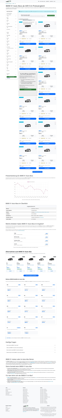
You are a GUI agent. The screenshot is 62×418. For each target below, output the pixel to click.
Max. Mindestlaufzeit (9, 26)
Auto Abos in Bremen (43, 393)
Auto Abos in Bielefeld (43, 390)
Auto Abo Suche (18, 380)
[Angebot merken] (36, 22)
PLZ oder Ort (8, 29)
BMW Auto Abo (25, 390)
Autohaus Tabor (43, 212)
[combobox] (12, 30)
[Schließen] (56, 11)
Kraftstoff (8, 41)
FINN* (7, 407)
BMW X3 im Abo (50, 381)
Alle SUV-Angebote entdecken (31, 275)
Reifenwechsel (12, 373)
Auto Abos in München (43, 401)
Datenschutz (8, 393)
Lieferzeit (8, 53)
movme (48, 212)
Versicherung (49, 362)
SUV (36, 377)
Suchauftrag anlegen (27, 89)
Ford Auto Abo (25, 392)
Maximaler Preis (9, 58)
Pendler (8, 377)
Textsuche (8, 70)
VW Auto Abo (25, 402)
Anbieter (8, 64)
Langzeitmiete (32, 362)
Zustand (8, 38)
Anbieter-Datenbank (21, 230)
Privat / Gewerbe (9, 14)
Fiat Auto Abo (25, 391)
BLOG (54, 1)
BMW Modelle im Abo (15, 382)
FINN (35, 212)
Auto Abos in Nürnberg (43, 402)
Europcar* (7, 409)
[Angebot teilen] (36, 24)
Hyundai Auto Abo (26, 393)
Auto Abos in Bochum (43, 391)
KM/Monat (8, 23)
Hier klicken (9, 337)
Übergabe (8, 50)
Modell (7, 20)
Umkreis (8, 32)
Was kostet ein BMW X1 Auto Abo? (12, 345)
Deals (7, 67)
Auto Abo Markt (8, 389)
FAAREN (7, 410)
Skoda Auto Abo (25, 401)
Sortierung (8, 73)
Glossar (7, 390)
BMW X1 (20, 33)
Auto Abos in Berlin (43, 389)
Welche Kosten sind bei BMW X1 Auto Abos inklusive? (16, 352)
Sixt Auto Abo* (8, 408)
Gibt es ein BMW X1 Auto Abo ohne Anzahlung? (15, 347)
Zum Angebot (27, 43)
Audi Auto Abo (25, 389)
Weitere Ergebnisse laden (37, 171)
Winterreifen (31, 372)
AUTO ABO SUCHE (42, 1)
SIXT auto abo (39, 212)
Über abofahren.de (9, 392)
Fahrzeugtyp (8, 35)
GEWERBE (51, 1)
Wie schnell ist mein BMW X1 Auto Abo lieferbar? (15, 350)
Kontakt (7, 391)
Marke (7, 17)
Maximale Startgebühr (10, 61)
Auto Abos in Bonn (43, 392)
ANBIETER (47, 1)
